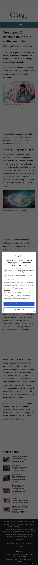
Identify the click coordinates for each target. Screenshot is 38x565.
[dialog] (19, 282)
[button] (19, 279)
